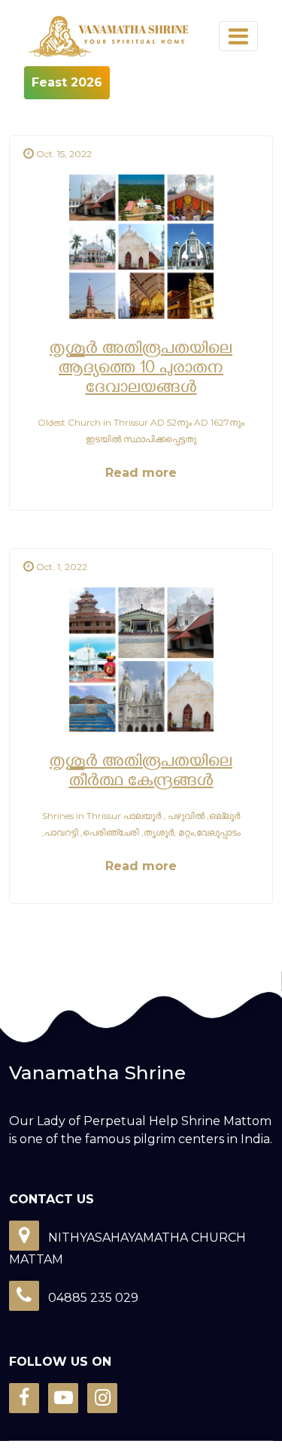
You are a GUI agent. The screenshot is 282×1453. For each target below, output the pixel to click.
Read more (141, 473)
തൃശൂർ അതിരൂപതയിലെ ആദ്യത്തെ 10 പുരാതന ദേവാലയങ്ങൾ (141, 370)
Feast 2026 (67, 82)
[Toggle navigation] (238, 36)
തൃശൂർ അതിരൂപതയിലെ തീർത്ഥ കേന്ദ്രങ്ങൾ (141, 773)
